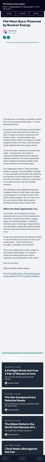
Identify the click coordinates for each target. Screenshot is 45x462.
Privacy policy (15, 7)
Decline (36, 13)
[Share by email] (4, 37)
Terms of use (28, 7)
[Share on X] (8, 37)
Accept (9, 13)
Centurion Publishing (31, 276)
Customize (22, 13)
